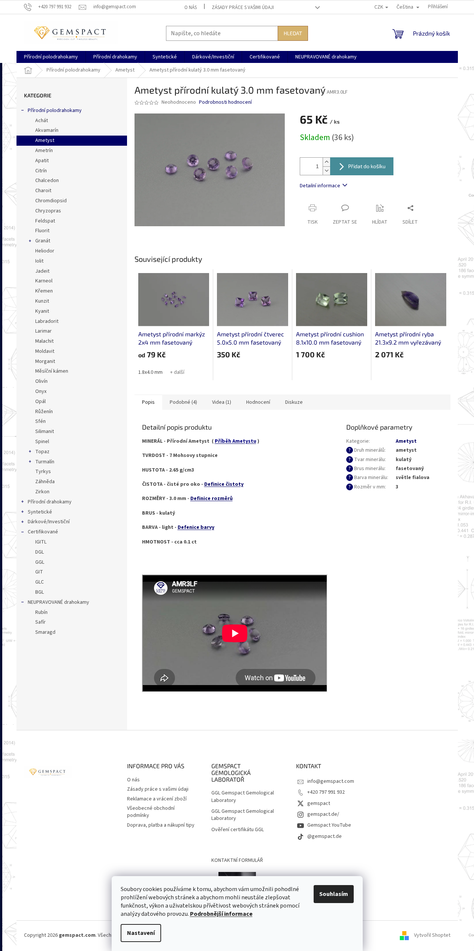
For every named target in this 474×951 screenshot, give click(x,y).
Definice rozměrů (211, 498)
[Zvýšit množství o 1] (326, 162)
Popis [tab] (148, 402)
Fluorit (42, 230)
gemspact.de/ (323, 814)
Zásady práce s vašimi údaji (243, 7)
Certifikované (43, 532)
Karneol (43, 281)
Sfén (40, 421)
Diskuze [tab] (294, 402)
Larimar (43, 331)
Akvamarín (46, 130)
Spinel (42, 441)
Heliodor (44, 251)
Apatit (42, 160)
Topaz (42, 451)
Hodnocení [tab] (258, 402)
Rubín (41, 612)
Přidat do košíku (367, 166)
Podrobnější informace (221, 914)
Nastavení (141, 933)
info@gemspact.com (330, 781)
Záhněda (45, 481)
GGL (39, 562)
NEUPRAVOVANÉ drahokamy (58, 602)
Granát (42, 241)
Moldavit (44, 351)
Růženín (44, 411)
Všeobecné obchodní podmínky (151, 812)
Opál (40, 401)
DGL (39, 552)
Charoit (43, 190)
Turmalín (44, 462)
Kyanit (42, 311)
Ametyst (44, 140)
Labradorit (46, 321)
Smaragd (45, 632)
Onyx (40, 391)
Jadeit (42, 271)
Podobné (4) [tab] (183, 402)
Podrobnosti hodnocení (225, 102)
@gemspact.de (324, 836)
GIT (39, 572)
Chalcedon (47, 180)
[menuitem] (50, 57)
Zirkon (42, 492)
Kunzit (42, 301)
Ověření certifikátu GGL (237, 829)
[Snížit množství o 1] (326, 170)
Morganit (45, 361)
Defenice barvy (196, 527)
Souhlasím (333, 894)
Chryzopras (48, 211)
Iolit (39, 261)
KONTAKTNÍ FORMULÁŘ (237, 860)
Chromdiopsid (51, 201)
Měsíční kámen (51, 371)
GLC (39, 582)
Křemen (44, 291)
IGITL (40, 542)
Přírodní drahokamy (50, 502)
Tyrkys (43, 471)
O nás (190, 7)
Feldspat (45, 221)
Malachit (44, 341)
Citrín (41, 171)
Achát (41, 120)
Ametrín (44, 150)
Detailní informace (320, 186)
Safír (40, 622)
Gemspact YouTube (329, 825)
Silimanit (44, 431)
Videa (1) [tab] (221, 402)
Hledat (293, 33)
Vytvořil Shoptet (432, 935)
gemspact (318, 803)
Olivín (41, 381)
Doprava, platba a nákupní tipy (160, 825)
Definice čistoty (224, 484)
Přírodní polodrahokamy (55, 110)
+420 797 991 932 (326, 792)
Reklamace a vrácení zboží (157, 799)
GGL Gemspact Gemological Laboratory (242, 797)
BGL (39, 592)
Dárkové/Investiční (49, 522)
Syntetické (40, 512)
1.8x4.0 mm (150, 372)
